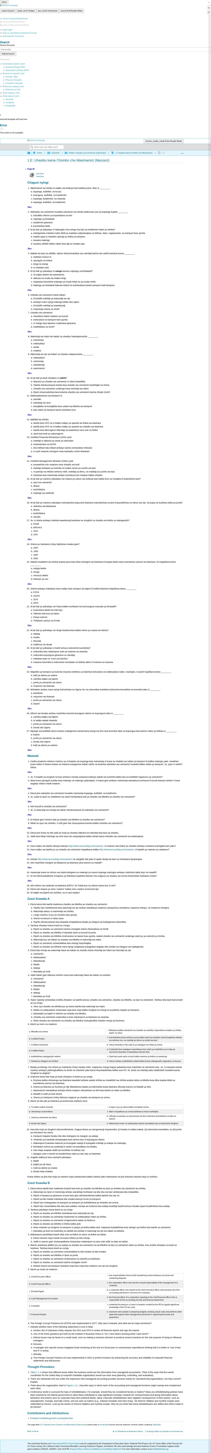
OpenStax (40, 174)
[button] (9, 102)
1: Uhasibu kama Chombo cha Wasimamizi (134, 153)
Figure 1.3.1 (72, 1385)
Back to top (31, 1431)
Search (31, 147)
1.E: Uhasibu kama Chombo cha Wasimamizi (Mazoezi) (62, 1425)
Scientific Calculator (14, 83)
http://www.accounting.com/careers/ (86, 846)
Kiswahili (55, 153)
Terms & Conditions (91, 1449)
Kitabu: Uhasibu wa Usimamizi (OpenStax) (87, 153)
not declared (104, 1425)
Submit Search (8, 54)
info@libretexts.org (160, 1449)
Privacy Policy (76, 1449)
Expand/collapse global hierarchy (30, 153)
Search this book (7, 45)
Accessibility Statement (111, 1449)
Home (39, 153)
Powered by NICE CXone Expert (65, 1443)
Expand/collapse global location (182, 152)
